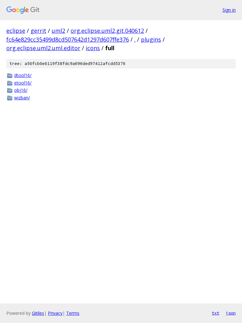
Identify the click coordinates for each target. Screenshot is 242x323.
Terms (72, 313)
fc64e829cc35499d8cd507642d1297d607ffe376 (67, 39)
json (231, 313)
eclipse (15, 30)
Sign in (229, 10)
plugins (151, 39)
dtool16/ (23, 75)
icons (93, 48)
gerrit (38, 30)
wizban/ (22, 98)
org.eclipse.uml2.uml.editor (43, 48)
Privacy (55, 313)
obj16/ (20, 90)
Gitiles (38, 313)
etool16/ (23, 83)
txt (215, 313)
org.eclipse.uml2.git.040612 (107, 30)
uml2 (58, 30)
